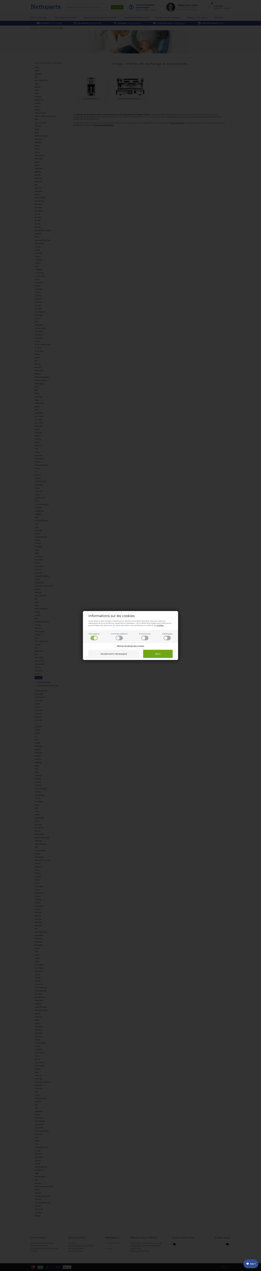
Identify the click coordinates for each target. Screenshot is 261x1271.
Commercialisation (119, 634)
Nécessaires (94, 634)
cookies (160, 625)
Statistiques (167, 634)
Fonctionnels (144, 634)
